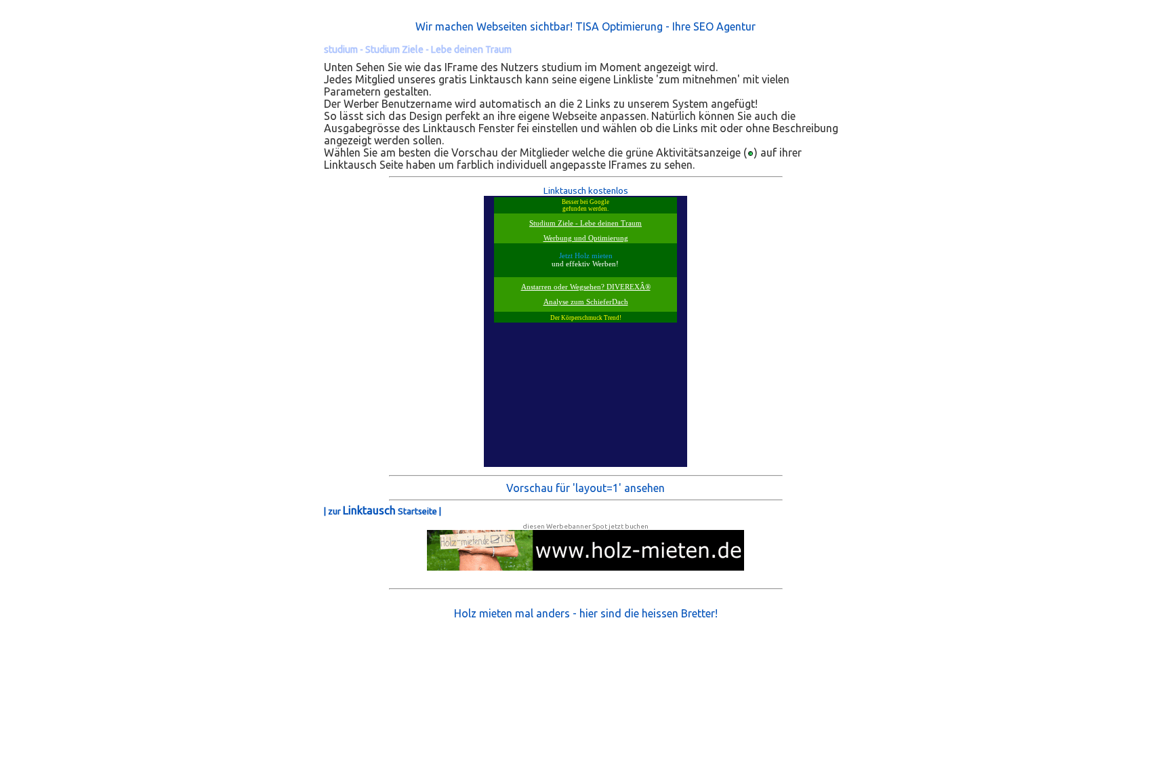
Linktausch (369, 510)
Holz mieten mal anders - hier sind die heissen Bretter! (586, 613)
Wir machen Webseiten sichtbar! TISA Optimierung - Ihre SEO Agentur (585, 26)
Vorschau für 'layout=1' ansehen (585, 488)
